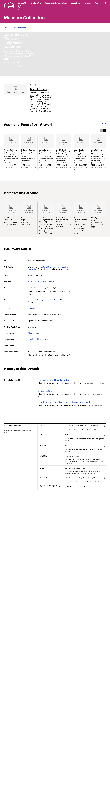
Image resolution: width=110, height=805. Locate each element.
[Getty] (12, 6)
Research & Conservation (56, 3)
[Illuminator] (19, 52)
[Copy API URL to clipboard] (104, 426)
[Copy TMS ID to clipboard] (104, 435)
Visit (12, 3)
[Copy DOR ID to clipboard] (104, 446)
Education (75, 3)
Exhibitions (10, 380)
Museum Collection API (88, 430)
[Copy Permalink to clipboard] (104, 478)
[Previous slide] (101, 130)
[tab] (20, 380)
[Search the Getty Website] (105, 3)
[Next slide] (104, 130)
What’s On (22, 3)
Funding (87, 3)
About (97, 3)
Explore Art (36, 3)
